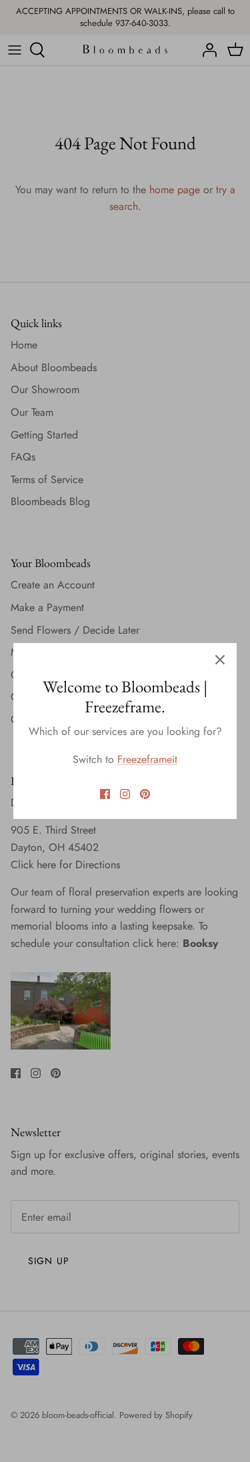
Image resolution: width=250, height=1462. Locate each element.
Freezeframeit (147, 759)
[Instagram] (125, 794)
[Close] (220, 659)
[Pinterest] (145, 794)
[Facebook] (105, 794)
